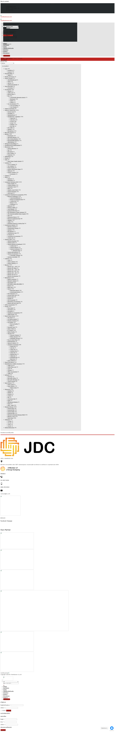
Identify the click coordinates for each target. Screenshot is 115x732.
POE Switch (10, 282)
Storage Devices (9, 407)
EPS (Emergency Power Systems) (16, 212)
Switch (9, 289)
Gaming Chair (11, 242)
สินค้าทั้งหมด (6, 45)
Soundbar (10, 113)
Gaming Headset (12, 241)
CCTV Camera (11, 164)
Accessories (8, 89)
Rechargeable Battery (13, 140)
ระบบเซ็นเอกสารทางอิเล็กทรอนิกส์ (12, 145)
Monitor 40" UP (12, 274)
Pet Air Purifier (14, 324)
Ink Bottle (10, 311)
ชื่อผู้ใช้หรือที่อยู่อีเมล (6, 705)
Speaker (10, 129)
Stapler (9, 392)
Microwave (10, 152)
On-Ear (12, 121)
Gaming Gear (9, 26)
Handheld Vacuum (15, 338)
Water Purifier (11, 332)
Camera (7, 163)
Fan (8, 150)
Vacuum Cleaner (14, 335)
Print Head (10, 308)
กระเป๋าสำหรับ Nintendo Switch (17, 97)
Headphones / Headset (14, 116)
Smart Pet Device (10, 30)
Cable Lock (10, 93)
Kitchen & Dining (12, 321)
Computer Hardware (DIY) (11, 182)
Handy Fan (13, 346)
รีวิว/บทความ (6, 53)
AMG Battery (11, 142)
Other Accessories (12, 372)
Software (7, 375)
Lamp (9, 260)
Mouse (12, 203)
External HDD (11, 413)
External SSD (11, 410)
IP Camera (10, 330)
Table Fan (12, 356)
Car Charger (13, 107)
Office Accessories (11, 33)
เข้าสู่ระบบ (9, 710)
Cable (9, 222)
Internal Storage (12, 191)
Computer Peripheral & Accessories (14, 195)
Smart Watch (11, 386)
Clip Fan (12, 348)
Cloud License (11, 381)
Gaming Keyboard (15, 249)
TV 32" (9, 423)
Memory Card (9, 41)
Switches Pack (16, 250)
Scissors (10, 394)
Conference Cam (12, 233)
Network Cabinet (12, 281)
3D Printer (10, 309)
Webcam (10, 171)
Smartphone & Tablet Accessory (13, 364)
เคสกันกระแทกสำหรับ (12, 85)
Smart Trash (11, 329)
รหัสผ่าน (3, 708)
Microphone (11, 131)
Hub (9, 215)
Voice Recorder (9, 86)
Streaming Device (12, 217)
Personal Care (11, 327)
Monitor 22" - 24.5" (13, 266)
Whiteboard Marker (13, 402)
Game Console (9, 78)
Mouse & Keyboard (11, 25)
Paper (9, 400)
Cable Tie (10, 365)
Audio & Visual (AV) (10, 110)
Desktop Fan (13, 354)
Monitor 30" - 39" (12, 273)
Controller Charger (15, 255)
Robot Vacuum (14, 337)
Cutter (9, 396)
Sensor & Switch (12, 343)
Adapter (10, 220)
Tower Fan (13, 349)
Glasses (10, 91)
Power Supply (11, 183)
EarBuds (12, 124)
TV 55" (9, 426)
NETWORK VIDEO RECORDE (15, 284)
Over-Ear (12, 120)
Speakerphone (11, 115)
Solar (6, 159)
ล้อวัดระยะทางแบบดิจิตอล (11, 144)
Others (12, 102)
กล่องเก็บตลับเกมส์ (12, 80)
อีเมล (2, 722)
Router (9, 285)
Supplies (10, 391)
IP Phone (10, 234)
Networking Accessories (14, 301)
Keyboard (12, 204)
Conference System (10, 225)
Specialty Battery (12, 137)
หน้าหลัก (2, 58)
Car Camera (11, 166)
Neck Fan (12, 359)
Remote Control (12, 226)
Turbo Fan (12, 352)
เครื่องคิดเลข (8, 156)
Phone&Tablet (8, 73)
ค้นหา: (4, 683)
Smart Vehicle (11, 360)
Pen (8, 397)
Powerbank (10, 136)
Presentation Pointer (13, 228)
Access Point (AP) (12, 295)
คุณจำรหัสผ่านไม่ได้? (5, 713)
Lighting (7, 258)
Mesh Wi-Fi (10, 287)
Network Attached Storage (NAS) (16, 415)
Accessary (10, 88)
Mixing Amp (11, 94)
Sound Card (11, 112)
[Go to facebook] (111, 728)
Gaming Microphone (13, 252)
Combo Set (13, 201)
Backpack (12, 99)
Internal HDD (11, 411)
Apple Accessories (10, 108)
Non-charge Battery (13, 139)
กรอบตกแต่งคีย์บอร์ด (15, 198)
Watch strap (13, 388)
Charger (10, 370)
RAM (9, 188)
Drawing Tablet (11, 207)
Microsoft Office (12, 378)
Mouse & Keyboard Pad (16, 199)
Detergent (10, 180)
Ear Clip (12, 126)
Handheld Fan (14, 357)
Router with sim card (11, 37)
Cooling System (12, 185)
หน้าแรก (5, 43)
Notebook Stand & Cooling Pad (16, 223)
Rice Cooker (11, 153)
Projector (10, 155)
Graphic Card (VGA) (13, 190)
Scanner (10, 72)
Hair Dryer (10, 317)
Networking (9, 34)
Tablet (9, 75)
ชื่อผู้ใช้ (2, 719)
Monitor (8, 28)
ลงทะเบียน (3, 730)
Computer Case (12, 187)
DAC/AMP (10, 128)
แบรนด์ (4, 47)
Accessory (13, 174)
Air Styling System (12, 319)
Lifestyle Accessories (11, 36)
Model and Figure (9, 77)
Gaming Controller (12, 257)
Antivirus (10, 376)
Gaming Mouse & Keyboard (15, 244)
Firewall (9, 298)
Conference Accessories (14, 236)
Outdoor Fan (13, 351)
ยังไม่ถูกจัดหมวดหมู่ (9, 427)
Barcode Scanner (9, 132)
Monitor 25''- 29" (12, 271)
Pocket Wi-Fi (11, 297)
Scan (6, 69)
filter (11, 325)
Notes (9, 404)
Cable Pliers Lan (12, 367)
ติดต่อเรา (5, 51)
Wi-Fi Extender (11, 300)
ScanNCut (10, 70)
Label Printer (11, 314)
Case (9, 368)
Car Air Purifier (14, 105)
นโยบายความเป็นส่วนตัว (6, 727)
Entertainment (11, 341)
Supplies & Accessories (14, 313)
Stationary (7, 389)
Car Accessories (12, 104)
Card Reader (11, 209)
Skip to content (5, 1)
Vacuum (10, 333)
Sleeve (12, 100)
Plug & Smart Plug (12, 340)
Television (7, 419)
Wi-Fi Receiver (11, 293)
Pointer (7, 158)
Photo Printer (11, 167)
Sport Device (9, 58)
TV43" (9, 424)
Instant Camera (12, 172)
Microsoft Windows (12, 380)
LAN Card (10, 193)
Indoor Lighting (12, 263)
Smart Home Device (11, 31)
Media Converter (12, 279)
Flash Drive (10, 418)
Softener (10, 179)
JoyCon (9, 83)
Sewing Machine (12, 148)
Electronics (8, 147)
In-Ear (11, 123)
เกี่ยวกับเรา (5, 50)
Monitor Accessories (13, 276)
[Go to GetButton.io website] (112, 730)
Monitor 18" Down (12, 268)
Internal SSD (11, 408)
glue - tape (11, 405)
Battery (7, 134)
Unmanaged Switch (15, 292)
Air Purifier (10, 322)
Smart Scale (11, 384)
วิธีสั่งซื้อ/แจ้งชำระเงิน (8, 48)
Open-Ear (12, 118)
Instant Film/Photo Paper (14, 169)
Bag (9, 96)
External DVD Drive (13, 211)
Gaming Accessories (13, 254)
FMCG (6, 177)
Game (9, 81)
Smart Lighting (11, 262)
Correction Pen (11, 399)
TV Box (9, 421)
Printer (7, 39)
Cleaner (7, 175)
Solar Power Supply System (15, 161)
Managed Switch (14, 290)
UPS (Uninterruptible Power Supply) (17, 214)
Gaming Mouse (14, 247)
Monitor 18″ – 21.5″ (12, 270)
